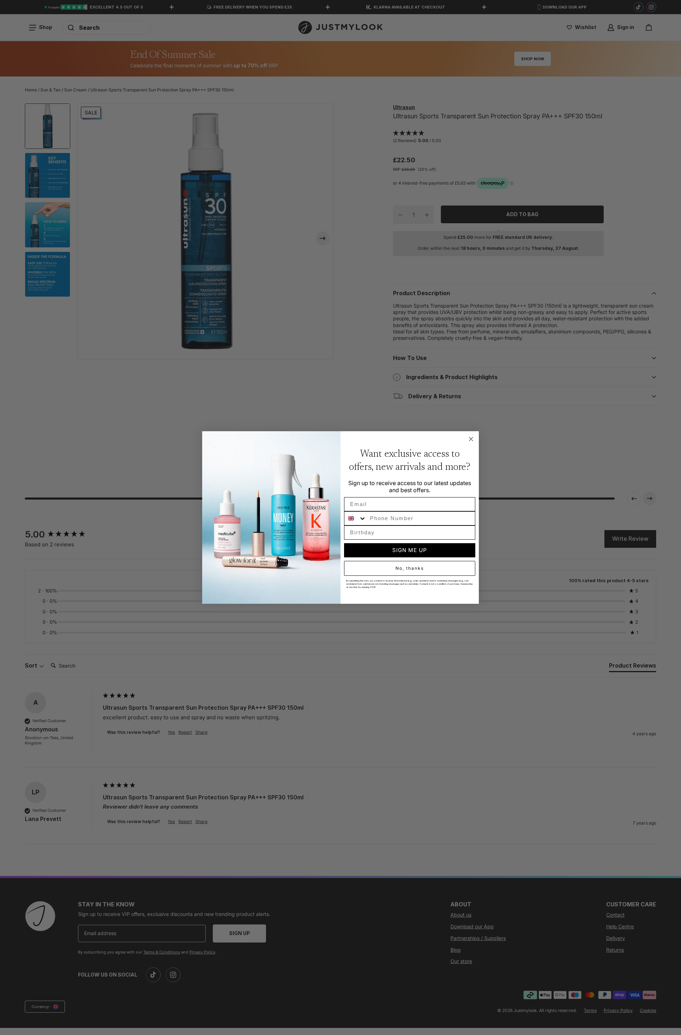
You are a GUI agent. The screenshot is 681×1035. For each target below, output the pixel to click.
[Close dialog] (471, 439)
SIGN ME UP (409, 550)
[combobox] (355, 518)
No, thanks (409, 568)
